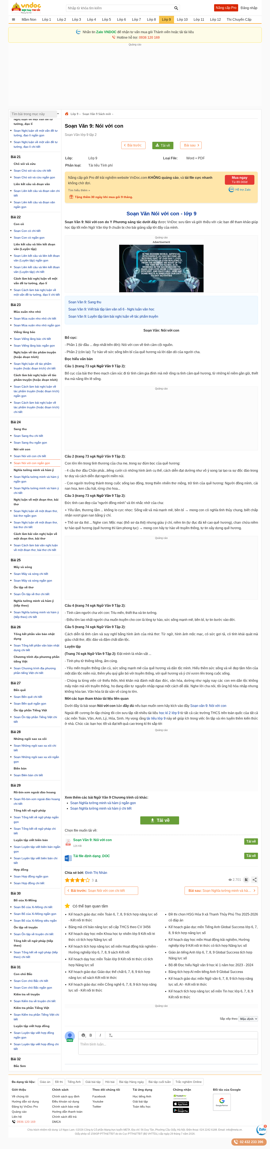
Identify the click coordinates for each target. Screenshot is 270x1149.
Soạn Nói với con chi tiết (98, 890)
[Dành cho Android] (181, 1111)
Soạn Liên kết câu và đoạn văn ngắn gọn (34, 205)
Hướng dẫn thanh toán (67, 1111)
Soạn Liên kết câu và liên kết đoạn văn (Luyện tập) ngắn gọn (37, 258)
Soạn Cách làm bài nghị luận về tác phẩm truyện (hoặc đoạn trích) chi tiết (36, 407)
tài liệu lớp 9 (156, 718)
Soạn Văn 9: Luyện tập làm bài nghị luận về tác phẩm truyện (113, 316)
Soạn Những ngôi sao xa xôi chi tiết (35, 748)
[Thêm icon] (83, 1035)
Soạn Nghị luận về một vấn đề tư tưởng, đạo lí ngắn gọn (36, 133)
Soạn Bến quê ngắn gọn (30, 703)
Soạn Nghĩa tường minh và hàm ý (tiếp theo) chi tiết (36, 615)
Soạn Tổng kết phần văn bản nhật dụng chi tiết (36, 648)
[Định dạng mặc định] (110, 1035)
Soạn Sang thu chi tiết (28, 435)
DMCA (56, 1121)
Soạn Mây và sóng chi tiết (31, 573)
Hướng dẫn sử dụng (25, 1101)
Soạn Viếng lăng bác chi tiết (32, 338)
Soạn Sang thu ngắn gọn (30, 442)
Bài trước (134, 145)
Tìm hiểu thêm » (79, 190)
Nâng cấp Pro (226, 8)
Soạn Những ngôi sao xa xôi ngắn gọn (36, 759)
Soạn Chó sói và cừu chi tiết (32, 170)
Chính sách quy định (66, 1096)
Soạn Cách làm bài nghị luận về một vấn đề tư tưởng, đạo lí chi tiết (37, 292)
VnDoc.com (67, 114)
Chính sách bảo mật (65, 1106)
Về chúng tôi (20, 1096)
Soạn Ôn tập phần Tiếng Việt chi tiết (35, 719)
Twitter (96, 1106)
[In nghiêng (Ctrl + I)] (100, 1035)
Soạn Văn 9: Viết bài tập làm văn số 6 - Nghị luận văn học (111, 309)
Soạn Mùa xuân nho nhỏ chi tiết (35, 318)
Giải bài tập (140, 1101)
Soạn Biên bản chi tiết (28, 775)
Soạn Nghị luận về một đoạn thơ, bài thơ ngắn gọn (36, 513)
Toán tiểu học (142, 1106)
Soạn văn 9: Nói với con (208, 706)
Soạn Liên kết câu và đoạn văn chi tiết (37, 193)
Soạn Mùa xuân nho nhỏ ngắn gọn (37, 325)
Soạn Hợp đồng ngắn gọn (31, 876)
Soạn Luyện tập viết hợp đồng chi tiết (36, 1046)
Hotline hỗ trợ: (138, 37)
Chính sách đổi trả (64, 1116)
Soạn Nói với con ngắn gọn (32, 463)
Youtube (97, 1101)
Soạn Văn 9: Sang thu (84, 302)
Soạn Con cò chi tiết (27, 230)
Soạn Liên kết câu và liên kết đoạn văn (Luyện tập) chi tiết (37, 269)
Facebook (99, 1096)
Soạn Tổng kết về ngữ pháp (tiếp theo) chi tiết (36, 955)
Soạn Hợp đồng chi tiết (29, 883)
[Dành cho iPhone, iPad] (181, 1105)
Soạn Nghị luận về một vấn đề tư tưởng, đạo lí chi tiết (36, 144)
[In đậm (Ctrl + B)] (90, 1035)
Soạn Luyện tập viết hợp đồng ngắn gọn (34, 1035)
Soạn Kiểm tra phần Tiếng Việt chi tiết (36, 1017)
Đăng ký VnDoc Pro (25, 1106)
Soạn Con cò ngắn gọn (29, 237)
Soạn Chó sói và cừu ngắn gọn (34, 177)
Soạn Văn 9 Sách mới (96, 114)
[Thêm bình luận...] (168, 1047)
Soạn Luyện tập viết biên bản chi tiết (35, 861)
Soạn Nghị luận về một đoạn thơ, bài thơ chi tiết (36, 525)
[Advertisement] (135, 76)
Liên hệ (17, 1116)
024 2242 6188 (208, 1129)
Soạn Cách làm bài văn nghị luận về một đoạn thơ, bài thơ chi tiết (36, 548)
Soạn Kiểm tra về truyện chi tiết (34, 1001)
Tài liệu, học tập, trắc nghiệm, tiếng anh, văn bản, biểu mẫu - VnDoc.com (36, 8)
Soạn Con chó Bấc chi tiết (31, 980)
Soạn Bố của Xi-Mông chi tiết (33, 907)
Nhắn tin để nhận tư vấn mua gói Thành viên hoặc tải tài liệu (138, 32)
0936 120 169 (26, 1121)
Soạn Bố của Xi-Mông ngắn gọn (35, 913)
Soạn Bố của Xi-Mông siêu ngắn (35, 920)
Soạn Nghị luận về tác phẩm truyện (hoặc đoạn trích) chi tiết (34, 366)
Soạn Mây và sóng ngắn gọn (33, 580)
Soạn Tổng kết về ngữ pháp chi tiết (35, 831)
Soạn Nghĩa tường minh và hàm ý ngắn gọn (103, 803)
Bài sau (190, 145)
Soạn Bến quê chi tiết (28, 696)
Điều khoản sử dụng (65, 1101)
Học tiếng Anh (142, 1096)
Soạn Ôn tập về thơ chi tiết (31, 594)
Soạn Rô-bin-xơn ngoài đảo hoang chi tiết (37, 801)
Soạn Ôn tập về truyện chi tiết (33, 934)
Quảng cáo (19, 1111)
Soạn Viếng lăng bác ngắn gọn (34, 345)
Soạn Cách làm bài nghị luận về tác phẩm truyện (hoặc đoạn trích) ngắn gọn (36, 391)
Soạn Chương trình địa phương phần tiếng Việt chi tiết (35, 671)
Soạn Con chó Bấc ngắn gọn (33, 987)
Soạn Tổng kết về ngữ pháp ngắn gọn (36, 820)
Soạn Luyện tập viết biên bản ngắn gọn (37, 849)
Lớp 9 (74, 114)
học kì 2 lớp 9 (169, 713)
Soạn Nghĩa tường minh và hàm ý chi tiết (100, 808)
